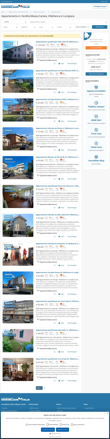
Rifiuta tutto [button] (62, 429)
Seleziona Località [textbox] (55, 12)
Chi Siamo (4, 408)
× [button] (107, 413)
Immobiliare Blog (88, 408)
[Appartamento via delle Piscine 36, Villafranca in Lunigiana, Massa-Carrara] (18, 283)
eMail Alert (60, 411)
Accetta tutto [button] (47, 429)
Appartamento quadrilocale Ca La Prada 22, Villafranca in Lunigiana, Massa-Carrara (68, 359)
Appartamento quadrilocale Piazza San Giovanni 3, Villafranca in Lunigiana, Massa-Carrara (70, 186)
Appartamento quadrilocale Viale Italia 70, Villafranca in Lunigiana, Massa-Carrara (67, 42)
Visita (62, 63)
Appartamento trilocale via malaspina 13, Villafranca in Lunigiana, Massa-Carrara (67, 244)
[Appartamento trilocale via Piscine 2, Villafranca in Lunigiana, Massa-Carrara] (18, 138)
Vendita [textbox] (6, 22)
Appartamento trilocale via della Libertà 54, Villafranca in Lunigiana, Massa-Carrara (68, 215)
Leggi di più (58, 420)
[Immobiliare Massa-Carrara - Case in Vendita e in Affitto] (15, 6)
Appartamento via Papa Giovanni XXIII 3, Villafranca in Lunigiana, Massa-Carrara (67, 99)
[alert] (55, 425)
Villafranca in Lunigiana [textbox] (39, 12)
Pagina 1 (39, 388)
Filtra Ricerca (100, 27)
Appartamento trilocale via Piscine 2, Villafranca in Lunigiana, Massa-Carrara (65, 128)
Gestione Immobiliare (35, 411)
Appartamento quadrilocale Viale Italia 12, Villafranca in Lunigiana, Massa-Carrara (67, 330)
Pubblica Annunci (100, 6)
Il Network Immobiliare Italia (9, 411)
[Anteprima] (54, 63)
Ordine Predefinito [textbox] (81, 27)
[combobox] (39, 12)
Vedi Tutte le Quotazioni (96, 74)
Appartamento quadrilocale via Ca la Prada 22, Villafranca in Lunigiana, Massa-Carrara (69, 301)
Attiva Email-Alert (96, 48)
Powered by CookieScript (55, 436)
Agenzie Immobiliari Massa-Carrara (66, 408)
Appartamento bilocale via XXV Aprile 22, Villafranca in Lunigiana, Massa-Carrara (67, 157)
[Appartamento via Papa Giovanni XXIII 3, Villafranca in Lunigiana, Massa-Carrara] (18, 110)
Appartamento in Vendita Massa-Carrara (18, 12)
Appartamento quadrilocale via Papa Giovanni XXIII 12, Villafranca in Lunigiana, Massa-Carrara (72, 71)
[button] (26, 424)
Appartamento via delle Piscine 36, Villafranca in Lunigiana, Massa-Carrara (64, 272)
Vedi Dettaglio (72, 63)
